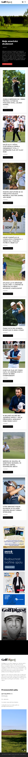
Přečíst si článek (7, 64)
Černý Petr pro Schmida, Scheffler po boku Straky (13, 329)
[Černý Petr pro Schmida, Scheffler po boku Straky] (14, 312)
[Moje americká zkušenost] (14, 21)
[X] (11, 684)
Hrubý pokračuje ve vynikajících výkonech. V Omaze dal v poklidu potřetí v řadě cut (13, 240)
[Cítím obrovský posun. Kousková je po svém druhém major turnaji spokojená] (14, 491)
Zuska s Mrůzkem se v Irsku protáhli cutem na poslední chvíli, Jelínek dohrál (14, 101)
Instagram (6, 683)
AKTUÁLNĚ (14, 733)
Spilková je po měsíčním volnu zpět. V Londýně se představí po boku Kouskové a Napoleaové (13, 285)
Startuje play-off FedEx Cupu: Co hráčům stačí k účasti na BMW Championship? (13, 372)
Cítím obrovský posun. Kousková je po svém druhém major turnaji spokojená (12, 509)
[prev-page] (2, 522)
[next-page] (5, 522)
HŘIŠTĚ (5, 47)
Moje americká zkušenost (10, 42)
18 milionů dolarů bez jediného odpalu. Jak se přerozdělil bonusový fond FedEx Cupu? (12, 418)
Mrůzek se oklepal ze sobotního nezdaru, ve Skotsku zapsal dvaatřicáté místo (12, 463)
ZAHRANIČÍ (5, 154)
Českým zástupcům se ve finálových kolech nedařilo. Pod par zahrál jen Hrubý (13, 194)
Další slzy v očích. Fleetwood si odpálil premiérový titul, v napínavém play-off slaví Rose (13, 148)
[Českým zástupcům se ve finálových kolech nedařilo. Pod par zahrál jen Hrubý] (14, 176)
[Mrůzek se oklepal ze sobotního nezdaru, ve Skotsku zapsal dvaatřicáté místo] (14, 445)
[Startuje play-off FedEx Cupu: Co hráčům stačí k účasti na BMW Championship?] (14, 354)
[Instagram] (2, 684)
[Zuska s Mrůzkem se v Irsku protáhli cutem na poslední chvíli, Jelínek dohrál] (14, 83)
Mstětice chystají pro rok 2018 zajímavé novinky (14, 730)
